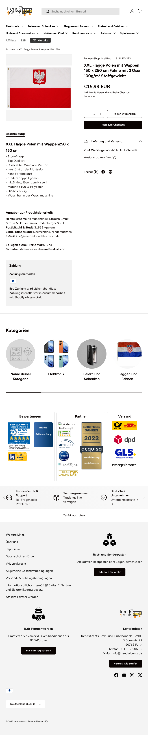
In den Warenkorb (125, 113)
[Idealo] (63, 450)
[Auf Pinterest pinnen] (110, 171)
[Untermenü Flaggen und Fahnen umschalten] (92, 26)
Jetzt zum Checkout (113, 124)
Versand (102, 92)
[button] (140, 11)
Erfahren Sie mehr (110, 572)
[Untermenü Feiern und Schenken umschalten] (58, 26)
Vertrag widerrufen (125, 663)
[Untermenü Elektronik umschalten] (22, 26)
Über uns (12, 542)
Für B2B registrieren (38, 650)
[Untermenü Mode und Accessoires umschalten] (38, 33)
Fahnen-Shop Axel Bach (98, 58)
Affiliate (11, 40)
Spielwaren (127, 33)
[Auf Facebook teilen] (103, 171)
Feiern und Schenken (41, 26)
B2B (23, 40)
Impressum (13, 549)
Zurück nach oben (74, 515)
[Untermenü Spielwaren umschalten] (137, 33)
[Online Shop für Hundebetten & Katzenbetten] (68, 468)
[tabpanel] (39, 171)
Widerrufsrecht (16, 563)
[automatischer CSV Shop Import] (68, 463)
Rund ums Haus (82, 33)
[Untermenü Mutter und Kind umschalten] (66, 33)
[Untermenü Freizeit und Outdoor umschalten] (127, 26)
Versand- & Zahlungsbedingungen (29, 578)
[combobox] (80, 11)
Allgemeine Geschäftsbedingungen (29, 571)
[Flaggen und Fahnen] (127, 354)
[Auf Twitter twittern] (96, 171)
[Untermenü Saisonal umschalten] (114, 33)
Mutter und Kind (53, 33)
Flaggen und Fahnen (76, 26)
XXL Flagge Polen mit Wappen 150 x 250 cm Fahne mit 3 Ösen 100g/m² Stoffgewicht (40, 49)
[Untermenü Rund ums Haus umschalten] (95, 33)
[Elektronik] (56, 354)
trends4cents (20, 721)
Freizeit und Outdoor (111, 26)
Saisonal (106, 33)
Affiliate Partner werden (22, 597)
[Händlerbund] (66, 438)
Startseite (10, 49)
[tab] (15, 134)
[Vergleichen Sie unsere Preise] (64, 431)
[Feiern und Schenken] (91, 354)
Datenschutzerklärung (21, 556)
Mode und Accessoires (20, 33)
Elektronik (12, 26)
